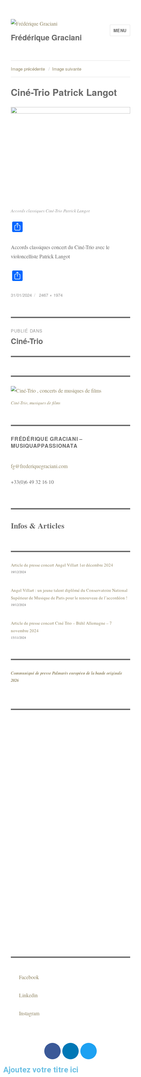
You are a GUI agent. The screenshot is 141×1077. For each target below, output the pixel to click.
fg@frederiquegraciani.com (39, 466)
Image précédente (28, 69)
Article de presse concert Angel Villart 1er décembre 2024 (62, 565)
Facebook (29, 977)
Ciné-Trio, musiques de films (35, 403)
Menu (120, 30)
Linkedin (28, 995)
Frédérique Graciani (46, 37)
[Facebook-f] (52, 1051)
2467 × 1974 (51, 295)
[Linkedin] (70, 1051)
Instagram (29, 1013)
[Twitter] (88, 1051)
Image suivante (66, 69)
